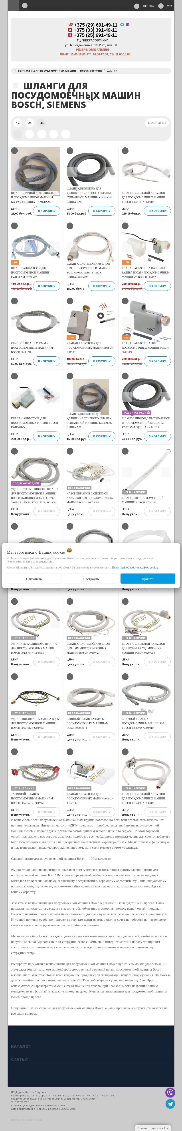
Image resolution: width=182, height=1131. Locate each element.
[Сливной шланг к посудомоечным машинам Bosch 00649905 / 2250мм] (146, 697)
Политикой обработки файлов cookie (135, 567)
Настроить (91, 578)
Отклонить (34, 578)
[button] (72, 172)
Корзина (148, 6)
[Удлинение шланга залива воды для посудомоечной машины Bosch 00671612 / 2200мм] (35, 697)
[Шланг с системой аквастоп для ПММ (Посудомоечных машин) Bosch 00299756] (146, 622)
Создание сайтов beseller (152, 1128)
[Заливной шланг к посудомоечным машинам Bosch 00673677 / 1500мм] (35, 772)
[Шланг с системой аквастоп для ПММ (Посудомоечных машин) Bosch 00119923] (91, 622)
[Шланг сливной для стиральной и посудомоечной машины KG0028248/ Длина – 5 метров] (35, 171)
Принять (148, 578)
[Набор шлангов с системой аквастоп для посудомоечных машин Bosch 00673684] (91, 472)
